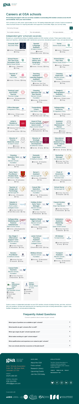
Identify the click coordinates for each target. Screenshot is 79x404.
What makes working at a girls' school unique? (23, 336)
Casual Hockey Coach (59, 203)
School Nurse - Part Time (59, 59)
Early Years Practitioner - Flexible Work (13, 174)
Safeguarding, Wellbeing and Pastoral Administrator (13, 222)
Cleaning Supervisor (59, 74)
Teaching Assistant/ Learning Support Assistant (36, 76)
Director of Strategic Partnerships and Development (36, 141)
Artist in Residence (13, 122)
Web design (53, 372)
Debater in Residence (13, 203)
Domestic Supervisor (36, 156)
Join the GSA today (38, 374)
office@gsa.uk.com (13, 383)
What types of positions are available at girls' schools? (26, 322)
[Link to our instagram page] (62, 383)
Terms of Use (59, 370)
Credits (53, 370)
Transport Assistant (59, 254)
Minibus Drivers (36, 253)
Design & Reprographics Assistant (59, 92)
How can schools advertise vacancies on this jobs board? (26, 346)
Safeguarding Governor (59, 108)
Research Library (37, 368)
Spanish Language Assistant (36, 45)
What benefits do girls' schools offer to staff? (23, 327)
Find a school (36, 365)
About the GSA (36, 363)
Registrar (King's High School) (36, 220)
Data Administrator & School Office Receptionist (13, 285)
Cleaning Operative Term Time (13, 157)
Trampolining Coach (36, 108)
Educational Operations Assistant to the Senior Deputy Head (59, 141)
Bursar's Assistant (36, 173)
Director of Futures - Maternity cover (13, 140)
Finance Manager (31, 283)
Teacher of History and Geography (36, 60)
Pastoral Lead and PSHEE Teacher (13, 92)
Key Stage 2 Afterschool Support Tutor (13, 238)
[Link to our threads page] (71, 383)
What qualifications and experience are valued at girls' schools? (28, 341)
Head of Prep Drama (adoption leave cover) (36, 123)
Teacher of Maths (13, 74)
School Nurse (59, 187)
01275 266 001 (11, 376)
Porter (59, 44)
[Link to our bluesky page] (52, 383)
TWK (59, 372)
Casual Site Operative (36, 188)
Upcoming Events (37, 371)
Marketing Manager (59, 156)
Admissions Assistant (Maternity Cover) (59, 222)
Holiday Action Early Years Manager (36, 204)
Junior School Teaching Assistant (36, 238)
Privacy (67, 370)
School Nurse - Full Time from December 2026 (13, 60)
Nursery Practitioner (13, 254)
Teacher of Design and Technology (13, 189)
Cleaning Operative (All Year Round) (36, 92)
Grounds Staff (13, 44)
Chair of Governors (59, 173)
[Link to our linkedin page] (66, 383)
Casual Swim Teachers (13, 269)
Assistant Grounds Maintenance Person (59, 124)
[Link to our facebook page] (57, 383)
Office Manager (13, 107)
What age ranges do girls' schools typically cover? (24, 332)
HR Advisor (59, 236)
